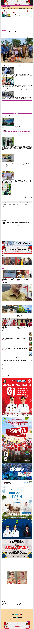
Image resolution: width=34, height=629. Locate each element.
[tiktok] (21, 614)
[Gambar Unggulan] (17, 50)
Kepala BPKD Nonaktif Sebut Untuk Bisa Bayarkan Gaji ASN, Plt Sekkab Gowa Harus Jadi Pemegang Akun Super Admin (15, 302)
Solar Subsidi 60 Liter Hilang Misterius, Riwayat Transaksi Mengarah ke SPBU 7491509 (9, 279)
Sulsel (5, 30)
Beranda (3, 30)
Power (22, 204)
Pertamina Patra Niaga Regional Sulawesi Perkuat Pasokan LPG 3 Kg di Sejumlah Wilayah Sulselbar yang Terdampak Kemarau (24, 315)
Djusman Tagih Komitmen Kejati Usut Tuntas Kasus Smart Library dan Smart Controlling (14, 348)
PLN (19, 204)
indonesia (13, 204)
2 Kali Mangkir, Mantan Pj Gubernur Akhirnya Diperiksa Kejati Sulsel (13, 199)
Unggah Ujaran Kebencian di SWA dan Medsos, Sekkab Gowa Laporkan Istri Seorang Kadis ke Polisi (8, 267)
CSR (7, 204)
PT (28, 204)
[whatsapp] (15, 614)
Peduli (17, 204)
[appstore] (14, 617)
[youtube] (20, 614)
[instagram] (18, 614)
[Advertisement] (17, 23)
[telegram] (17, 614)
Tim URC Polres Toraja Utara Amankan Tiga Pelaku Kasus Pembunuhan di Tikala (24, 266)
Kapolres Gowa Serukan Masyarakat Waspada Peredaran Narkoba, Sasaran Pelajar (24, 279)
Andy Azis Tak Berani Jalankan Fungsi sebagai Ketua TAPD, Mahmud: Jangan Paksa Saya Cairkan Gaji (18, 361)
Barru (5, 204)
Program (26, 204)
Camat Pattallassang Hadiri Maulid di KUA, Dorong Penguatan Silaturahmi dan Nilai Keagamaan (16, 223)
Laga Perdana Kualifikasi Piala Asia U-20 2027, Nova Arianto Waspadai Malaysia (24, 327)
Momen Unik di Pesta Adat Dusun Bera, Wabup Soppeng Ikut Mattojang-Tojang (15, 225)
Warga (3, 206)
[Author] (2, 35)
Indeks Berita (17, 357)
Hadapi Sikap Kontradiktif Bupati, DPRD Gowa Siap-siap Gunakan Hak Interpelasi (9, 314)
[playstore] (19, 617)
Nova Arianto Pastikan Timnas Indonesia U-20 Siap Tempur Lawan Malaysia (9, 327)
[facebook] (12, 614)
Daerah (10, 204)
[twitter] (13, 614)
